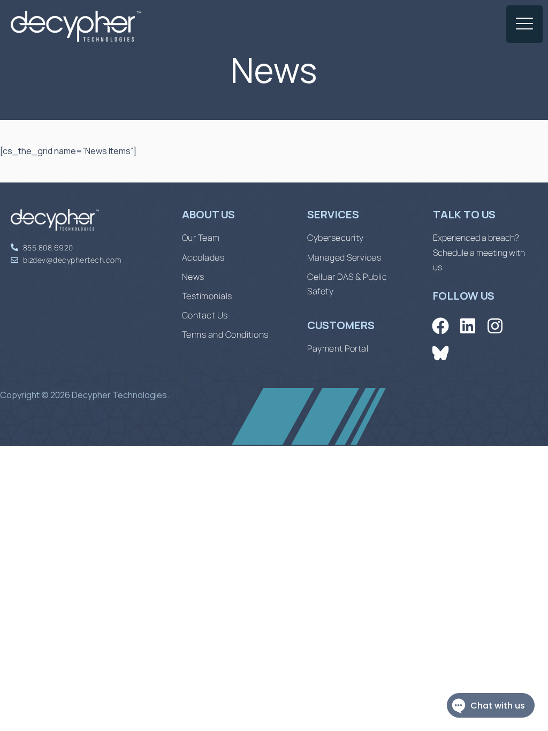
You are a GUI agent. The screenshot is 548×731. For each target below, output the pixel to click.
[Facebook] (440, 325)
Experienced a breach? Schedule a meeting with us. (479, 252)
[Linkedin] (467, 325)
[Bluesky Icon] (440, 353)
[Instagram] (495, 325)
